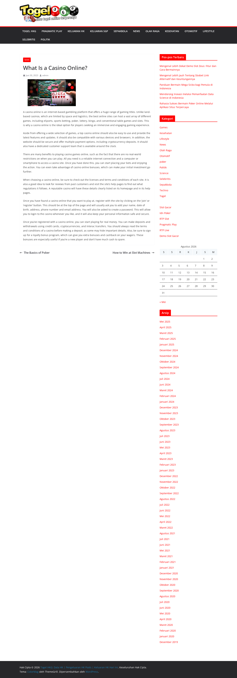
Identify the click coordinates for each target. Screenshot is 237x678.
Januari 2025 (167, 344)
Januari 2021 (167, 567)
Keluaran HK (76, 31)
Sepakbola (121, 31)
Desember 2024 (169, 350)
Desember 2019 (169, 642)
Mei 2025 (165, 321)
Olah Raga (152, 31)
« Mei (163, 302)
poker (163, 161)
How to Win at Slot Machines (131, 253)
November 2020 (169, 579)
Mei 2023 (165, 447)
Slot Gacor (165, 207)
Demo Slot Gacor (169, 236)
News (136, 31)
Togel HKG (29, 31)
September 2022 (169, 493)
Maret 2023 (166, 459)
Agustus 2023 (167, 430)
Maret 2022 (166, 527)
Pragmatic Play (52, 31)
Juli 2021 (165, 539)
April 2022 (165, 521)
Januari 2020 (167, 636)
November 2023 (169, 413)
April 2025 (165, 327)
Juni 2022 (165, 510)
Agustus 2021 (167, 533)
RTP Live (164, 230)
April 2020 (165, 619)
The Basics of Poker (37, 253)
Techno (164, 190)
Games (164, 127)
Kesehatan (172, 31)
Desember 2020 (169, 573)
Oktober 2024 (167, 361)
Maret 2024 (166, 390)
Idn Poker (165, 213)
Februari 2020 (168, 630)
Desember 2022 (169, 476)
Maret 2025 (166, 333)
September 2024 (169, 367)
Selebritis (28, 39)
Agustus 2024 (167, 373)
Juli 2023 (165, 436)
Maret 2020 (166, 624)
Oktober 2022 (167, 487)
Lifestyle (208, 31)
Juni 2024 (165, 384)
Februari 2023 (168, 464)
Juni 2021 (165, 544)
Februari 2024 (168, 396)
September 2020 (169, 590)
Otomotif (191, 31)
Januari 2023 (167, 470)
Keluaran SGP (99, 31)
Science (164, 173)
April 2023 (165, 453)
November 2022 (169, 481)
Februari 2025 (168, 338)
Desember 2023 (169, 407)
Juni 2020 (165, 607)
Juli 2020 (165, 602)
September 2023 (169, 424)
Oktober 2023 (167, 418)
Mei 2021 (165, 550)
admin (45, 75)
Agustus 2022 (167, 499)
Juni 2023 (165, 441)
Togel (163, 196)
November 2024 (169, 356)
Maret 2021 (166, 556)
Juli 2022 (165, 504)
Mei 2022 (165, 516)
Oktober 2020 (167, 584)
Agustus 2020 (167, 596)
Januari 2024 (167, 401)
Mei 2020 (165, 613)
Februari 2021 (168, 562)
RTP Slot (164, 218)
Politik (45, 39)
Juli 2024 (165, 378)
